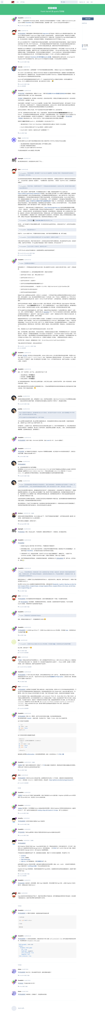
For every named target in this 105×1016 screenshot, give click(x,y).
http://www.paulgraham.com (52, 207)
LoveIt (48, 440)
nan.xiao (22, 93)
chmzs (21, 983)
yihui (21, 98)
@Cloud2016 (60, 558)
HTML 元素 (61, 754)
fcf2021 (55, 848)
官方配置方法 (39, 861)
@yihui (20, 765)
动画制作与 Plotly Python (56, 676)
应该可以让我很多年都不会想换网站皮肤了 (41, 201)
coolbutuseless (30, 754)
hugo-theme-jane (25, 859)
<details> (29, 718)
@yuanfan (46, 312)
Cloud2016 (22, 33)
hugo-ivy (23, 861)
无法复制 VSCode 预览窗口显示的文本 (56, 93)
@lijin (27, 201)
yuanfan (22, 451)
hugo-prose (46, 33)
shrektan (22, 532)
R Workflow (28, 22)
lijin (21, 660)
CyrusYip (22, 832)
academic (23, 855)
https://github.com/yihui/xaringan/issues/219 (61, 780)
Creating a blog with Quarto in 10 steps (47, 810)
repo (67, 630)
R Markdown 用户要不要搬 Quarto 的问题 (40, 57)
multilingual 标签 (32, 866)
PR (44, 765)
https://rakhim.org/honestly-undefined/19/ (29, 193)
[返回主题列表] (2, 2)
